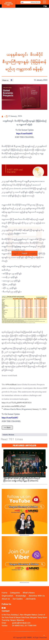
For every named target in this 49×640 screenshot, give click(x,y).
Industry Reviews (8, 434)
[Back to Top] (44, 635)
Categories (15, 592)
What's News (29, 592)
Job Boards (30, 599)
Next (46, 467)
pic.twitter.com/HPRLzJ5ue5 (14, 406)
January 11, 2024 (39, 409)
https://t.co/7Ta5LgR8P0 (12, 402)
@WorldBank (11, 384)
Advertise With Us (37, 596)
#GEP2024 (26, 402)
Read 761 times (12, 439)
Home (4, 592)
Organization (8, 596)
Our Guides (18, 599)
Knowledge (21, 596)
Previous (3, 467)
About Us (6, 599)
